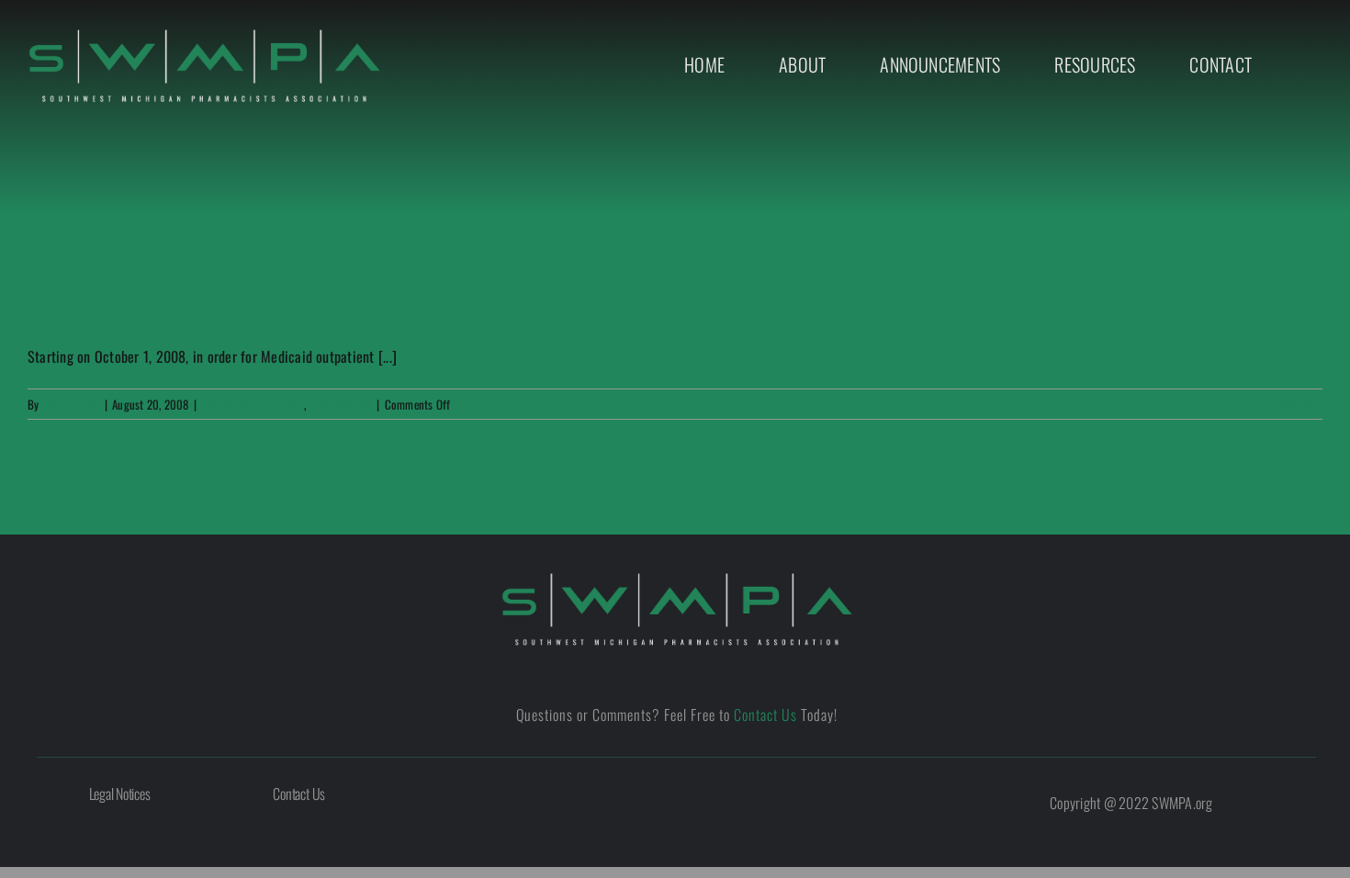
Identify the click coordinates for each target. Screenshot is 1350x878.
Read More (1298, 404)
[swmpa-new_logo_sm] (204, 35)
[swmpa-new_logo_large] (677, 579)
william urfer (71, 404)
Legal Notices (120, 793)
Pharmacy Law (341, 404)
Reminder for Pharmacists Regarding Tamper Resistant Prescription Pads (649, 294)
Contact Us (765, 715)
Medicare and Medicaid (252, 404)
